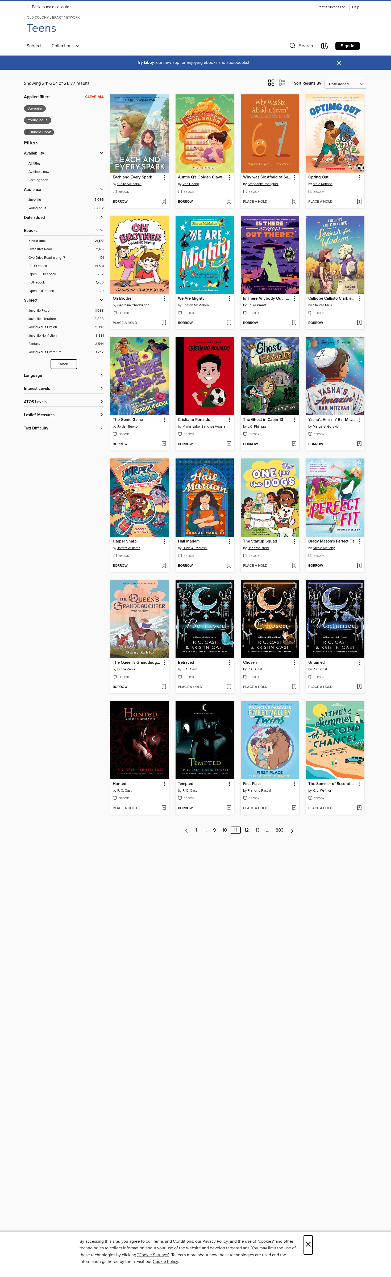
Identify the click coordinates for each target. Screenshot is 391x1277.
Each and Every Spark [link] (132, 177)
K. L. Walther (322, 790)
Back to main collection (51, 7)
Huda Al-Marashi (194, 548)
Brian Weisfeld (258, 548)
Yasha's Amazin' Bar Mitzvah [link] (332, 420)
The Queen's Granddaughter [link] (137, 662)
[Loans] (325, 47)
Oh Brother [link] (123, 298)
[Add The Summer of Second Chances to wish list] (359, 808)
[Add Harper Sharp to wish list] (163, 565)
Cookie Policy (165, 1261)
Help (355, 7)
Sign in (348, 46)
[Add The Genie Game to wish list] (163, 444)
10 (224, 830)
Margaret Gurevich (326, 426)
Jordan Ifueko (127, 426)
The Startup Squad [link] (260, 541)
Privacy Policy (215, 1241)
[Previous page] (186, 830)
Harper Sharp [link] (125, 541)
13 (257, 830)
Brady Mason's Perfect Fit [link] (331, 541)
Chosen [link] (250, 662)
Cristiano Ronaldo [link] (194, 420)
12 (246, 830)
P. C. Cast (189, 669)
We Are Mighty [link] (191, 298)
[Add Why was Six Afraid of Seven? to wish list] (294, 201)
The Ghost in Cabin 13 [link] (263, 420)
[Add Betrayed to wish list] (229, 687)
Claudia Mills (322, 305)
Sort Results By (307, 83)
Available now (38, 172)
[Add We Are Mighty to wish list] (229, 323)
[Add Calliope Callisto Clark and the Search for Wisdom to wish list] (359, 323)
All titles (34, 163)
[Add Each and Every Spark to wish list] (163, 201)
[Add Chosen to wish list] (294, 687)
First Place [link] (252, 784)
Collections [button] (64, 46)
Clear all (94, 96)
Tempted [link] (185, 784)
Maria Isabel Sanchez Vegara (204, 426)
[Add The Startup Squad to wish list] (294, 565)
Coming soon (38, 180)
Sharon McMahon (195, 305)
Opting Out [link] (318, 177)
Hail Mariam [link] (188, 541)
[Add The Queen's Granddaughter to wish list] (163, 687)
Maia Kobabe (322, 184)
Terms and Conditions (173, 1241)
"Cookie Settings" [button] (153, 1255)
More (64, 364)
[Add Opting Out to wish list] (359, 201)
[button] (331, 7)
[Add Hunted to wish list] (163, 808)
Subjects (35, 46)
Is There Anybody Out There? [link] (267, 298)
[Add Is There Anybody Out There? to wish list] (294, 323)
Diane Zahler (126, 669)
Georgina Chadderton (133, 305)
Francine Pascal (259, 790)
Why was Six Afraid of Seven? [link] (267, 177)
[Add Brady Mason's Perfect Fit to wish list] (359, 565)
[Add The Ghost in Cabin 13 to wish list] (294, 444)
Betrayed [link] (186, 662)
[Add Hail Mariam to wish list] (229, 565)
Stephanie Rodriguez (263, 184)
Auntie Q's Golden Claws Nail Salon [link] (202, 177)
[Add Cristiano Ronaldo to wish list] (229, 444)
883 (280, 830)
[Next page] (292, 830)
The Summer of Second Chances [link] (332, 784)
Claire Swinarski (129, 184)
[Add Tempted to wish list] (229, 808)
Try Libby (145, 62)
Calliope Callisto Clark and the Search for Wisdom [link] (332, 298)
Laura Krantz (257, 305)
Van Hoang (190, 184)
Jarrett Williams (128, 548)
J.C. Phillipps (257, 426)
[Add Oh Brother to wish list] (163, 323)
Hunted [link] (119, 784)
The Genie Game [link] (128, 420)
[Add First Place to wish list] (294, 808)
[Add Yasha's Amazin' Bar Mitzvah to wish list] (359, 444)
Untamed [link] (316, 662)
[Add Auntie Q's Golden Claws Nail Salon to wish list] (229, 201)
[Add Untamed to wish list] (359, 687)
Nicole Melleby (324, 548)
